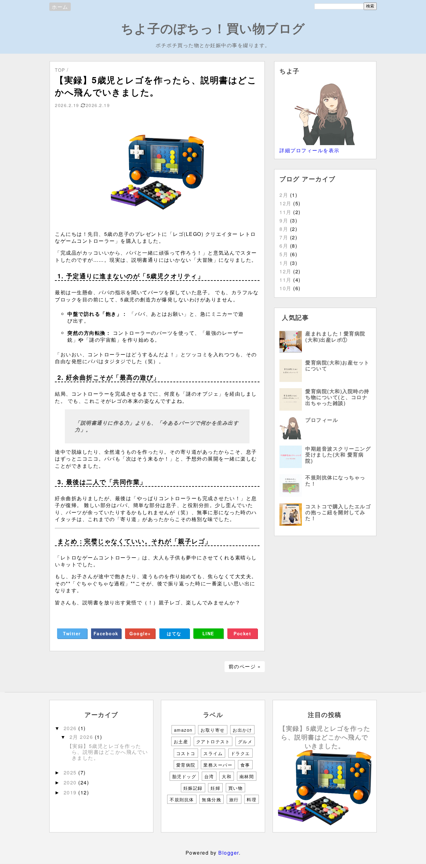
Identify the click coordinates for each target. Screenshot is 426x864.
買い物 (235, 788)
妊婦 (215, 788)
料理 (251, 799)
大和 (226, 776)
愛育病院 (186, 765)
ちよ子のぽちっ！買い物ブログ (213, 28)
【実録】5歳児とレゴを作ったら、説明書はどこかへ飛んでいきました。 (107, 751)
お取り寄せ (213, 730)
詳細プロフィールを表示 (309, 150)
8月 (283, 228)
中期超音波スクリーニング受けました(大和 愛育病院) (338, 454)
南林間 (247, 776)
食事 (245, 765)
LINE (208, 633)
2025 (71, 772)
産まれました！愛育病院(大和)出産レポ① (335, 336)
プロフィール (321, 419)
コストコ (186, 753)
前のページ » (245, 666)
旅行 (234, 799)
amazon (183, 730)
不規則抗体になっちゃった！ (335, 480)
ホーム (60, 6)
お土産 (181, 741)
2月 (283, 194)
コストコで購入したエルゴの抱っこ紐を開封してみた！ (338, 512)
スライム (213, 753)
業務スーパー (217, 765)
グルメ (245, 741)
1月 (283, 262)
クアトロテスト (213, 741)
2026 (71, 728)
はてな (174, 633)
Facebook (106, 633)
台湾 (209, 776)
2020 (71, 782)
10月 (285, 288)
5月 (283, 254)
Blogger (228, 852)
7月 (283, 237)
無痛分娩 (211, 799)
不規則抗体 (182, 799)
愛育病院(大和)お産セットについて (337, 365)
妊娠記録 (193, 788)
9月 (283, 220)
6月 (283, 245)
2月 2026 (82, 736)
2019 (71, 792)
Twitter (72, 633)
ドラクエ (240, 753)
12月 (285, 203)
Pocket (242, 633)
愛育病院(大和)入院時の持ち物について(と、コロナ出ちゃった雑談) (337, 397)
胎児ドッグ (184, 776)
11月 (285, 212)
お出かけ (242, 730)
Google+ (140, 633)
